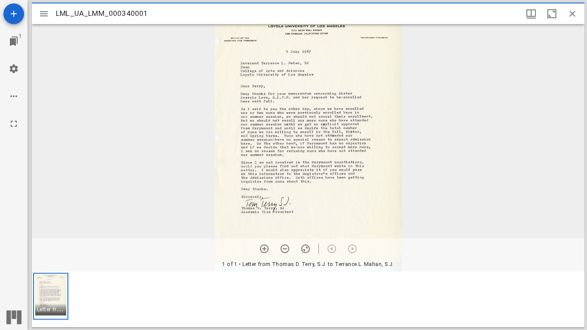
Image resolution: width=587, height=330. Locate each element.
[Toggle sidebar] (44, 13)
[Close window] (572, 13)
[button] (50, 296)
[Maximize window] (551, 13)
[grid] (308, 299)
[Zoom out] (285, 248)
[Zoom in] (264, 248)
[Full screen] (13, 123)
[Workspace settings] (13, 68)
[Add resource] (13, 13)
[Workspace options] (13, 96)
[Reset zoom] (305, 248)
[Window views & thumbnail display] (531, 13)
